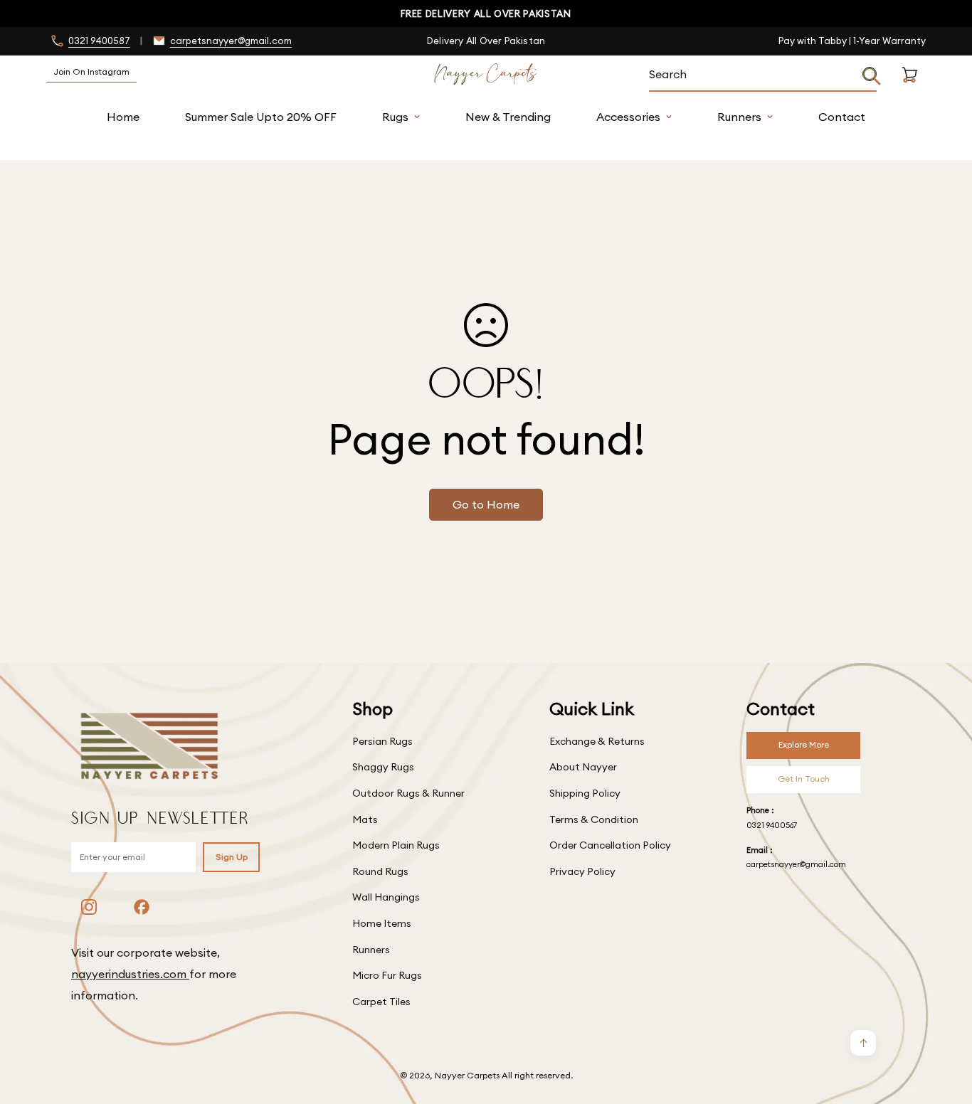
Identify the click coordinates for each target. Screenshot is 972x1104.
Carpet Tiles (381, 1001)
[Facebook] (141, 907)
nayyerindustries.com (130, 974)
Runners (739, 117)
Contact (841, 117)
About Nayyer (583, 766)
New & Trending (508, 117)
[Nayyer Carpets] (485, 74)
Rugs (395, 117)
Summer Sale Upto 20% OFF (261, 117)
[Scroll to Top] (944, 1026)
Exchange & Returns (597, 741)
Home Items (381, 923)
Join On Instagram (91, 71)
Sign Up (232, 856)
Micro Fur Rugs (387, 975)
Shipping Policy (584, 793)
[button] (910, 91)
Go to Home (486, 504)
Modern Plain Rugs (396, 845)
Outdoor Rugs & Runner (408, 793)
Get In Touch (804, 778)
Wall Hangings (386, 897)
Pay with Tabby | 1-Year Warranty (852, 40)
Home (123, 117)
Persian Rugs (382, 741)
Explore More (803, 744)
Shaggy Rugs (383, 766)
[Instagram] (89, 907)
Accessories (628, 117)
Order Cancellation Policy (610, 845)
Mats (365, 819)
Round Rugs (380, 871)
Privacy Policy (582, 871)
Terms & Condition (593, 819)
